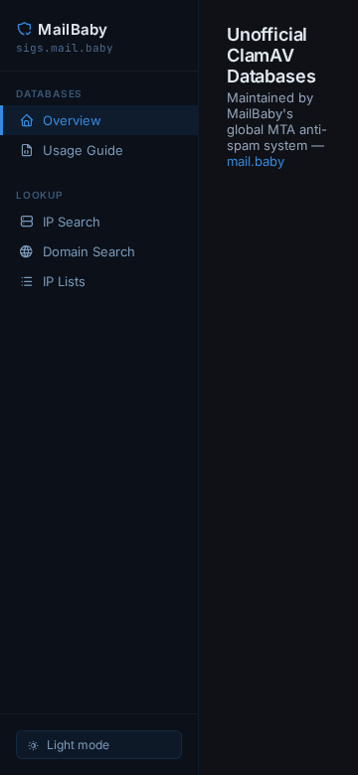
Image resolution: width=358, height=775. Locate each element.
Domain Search (89, 251)
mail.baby (255, 161)
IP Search (71, 222)
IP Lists (64, 281)
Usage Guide (83, 150)
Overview (72, 120)
